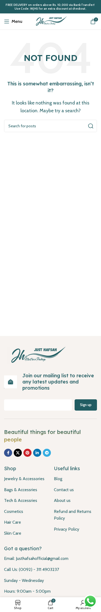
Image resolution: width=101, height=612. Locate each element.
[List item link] (25, 478)
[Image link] (37, 354)
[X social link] (18, 453)
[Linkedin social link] (37, 453)
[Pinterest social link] (27, 453)
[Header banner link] (50, 6)
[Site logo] (50, 21)
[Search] (91, 126)
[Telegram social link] (47, 453)
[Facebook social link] (8, 453)
